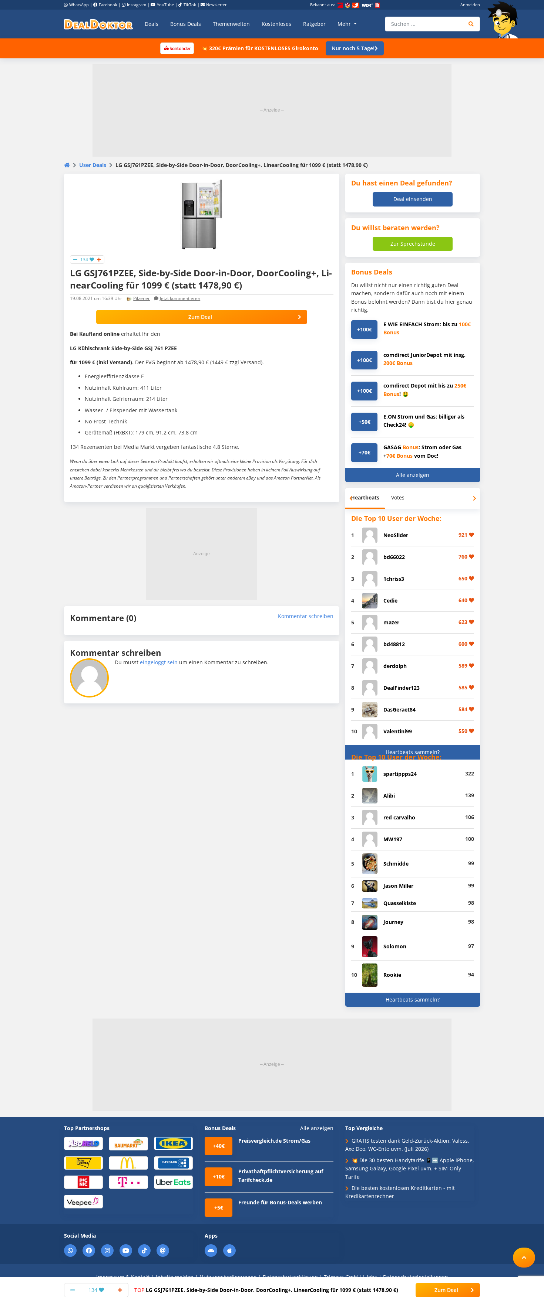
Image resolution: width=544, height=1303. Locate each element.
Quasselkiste (399, 903)
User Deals (92, 164)
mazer (391, 622)
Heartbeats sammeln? (413, 751)
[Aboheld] (83, 1143)
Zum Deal (200, 316)
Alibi (389, 795)
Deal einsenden (412, 198)
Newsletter (216, 4)
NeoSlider (395, 535)
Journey (393, 921)
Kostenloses (276, 23)
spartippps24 (400, 773)
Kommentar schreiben (305, 616)
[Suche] (471, 24)
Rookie (392, 974)
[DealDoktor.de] (98, 24)
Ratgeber (314, 23)
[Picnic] (83, 1182)
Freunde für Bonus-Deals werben (280, 1202)
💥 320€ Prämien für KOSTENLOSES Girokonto (259, 48)
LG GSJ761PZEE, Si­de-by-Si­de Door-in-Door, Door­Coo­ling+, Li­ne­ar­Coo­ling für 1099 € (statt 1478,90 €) (266, 1289)
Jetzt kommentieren (180, 298)
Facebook (108, 4)
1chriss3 (393, 578)
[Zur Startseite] (505, 19)
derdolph (395, 665)
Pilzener (141, 298)
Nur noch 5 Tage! (353, 48)
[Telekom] (128, 1182)
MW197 (392, 839)
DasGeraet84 (399, 709)
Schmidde (396, 863)
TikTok (190, 4)
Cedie (390, 600)
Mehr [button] (345, 23)
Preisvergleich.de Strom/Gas (274, 1140)
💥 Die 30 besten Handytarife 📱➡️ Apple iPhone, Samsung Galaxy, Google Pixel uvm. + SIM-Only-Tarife (409, 1168)
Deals (151, 23)
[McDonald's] (128, 1162)
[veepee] (83, 1201)
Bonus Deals (185, 23)
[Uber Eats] (173, 1182)
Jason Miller (398, 885)
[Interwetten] (83, 1162)
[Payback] (173, 1162)
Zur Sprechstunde (412, 243)
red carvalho (399, 817)
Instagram (136, 4)
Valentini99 (397, 731)
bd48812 (394, 644)
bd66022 (394, 556)
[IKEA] (173, 1143)
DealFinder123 (401, 687)
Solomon (394, 946)
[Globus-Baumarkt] (128, 1143)
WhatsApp (79, 4)
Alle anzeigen (412, 474)
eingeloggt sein (159, 662)
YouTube (165, 4)
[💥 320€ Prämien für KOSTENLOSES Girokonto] (177, 48)
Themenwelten (231, 23)
